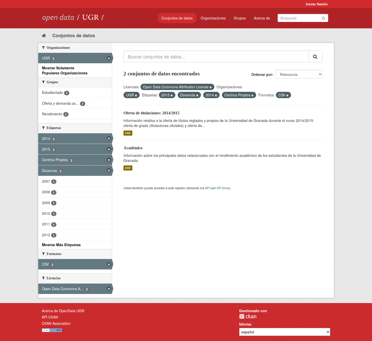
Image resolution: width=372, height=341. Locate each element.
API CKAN (50, 316)
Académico (132, 148)
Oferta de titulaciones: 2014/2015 (151, 113)
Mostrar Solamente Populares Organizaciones (65, 70)
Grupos (240, 17)
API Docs (223, 188)
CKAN (247, 316)
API (207, 188)
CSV (128, 133)
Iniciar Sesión (317, 4)
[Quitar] (211, 87)
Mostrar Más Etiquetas (61, 244)
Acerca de (262, 17)
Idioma (245, 324)
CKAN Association (56, 323)
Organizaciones (213, 17)
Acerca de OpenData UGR (63, 310)
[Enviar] (323, 17)
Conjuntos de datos (177, 17)
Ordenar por (261, 74)
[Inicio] (44, 35)
